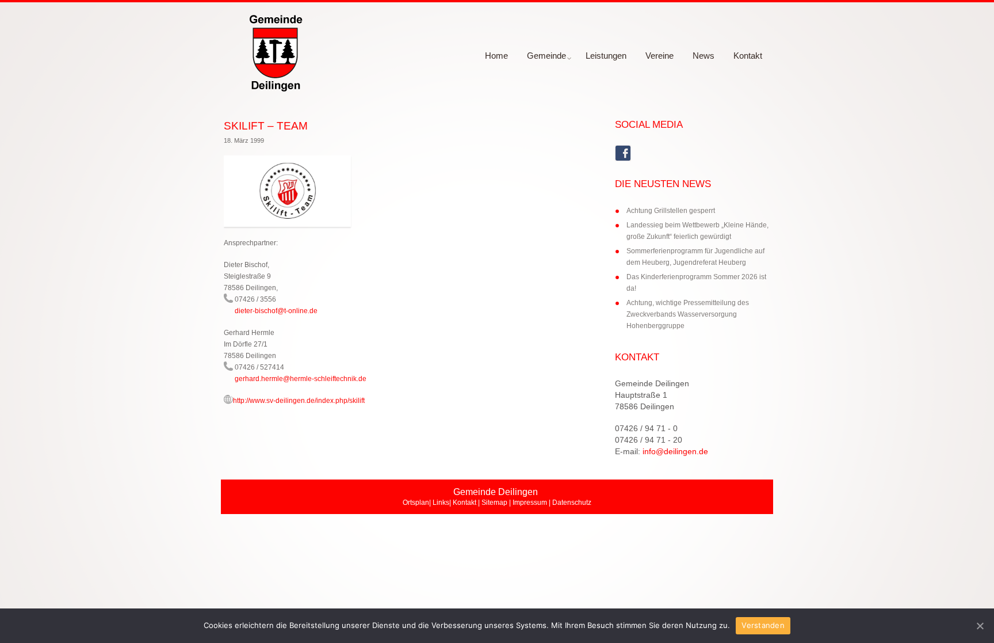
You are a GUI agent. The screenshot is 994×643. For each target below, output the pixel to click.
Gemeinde (542, 59)
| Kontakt (462, 503)
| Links (439, 503)
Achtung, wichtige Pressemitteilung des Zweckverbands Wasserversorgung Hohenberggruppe (687, 314)
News (703, 55)
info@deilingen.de (675, 451)
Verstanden (763, 625)
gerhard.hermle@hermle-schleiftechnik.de (300, 379)
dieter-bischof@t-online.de (276, 311)
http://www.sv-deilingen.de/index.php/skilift (299, 401)
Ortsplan (416, 503)
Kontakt (747, 55)
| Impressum (527, 503)
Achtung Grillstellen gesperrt (670, 211)
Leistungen (606, 55)
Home (496, 55)
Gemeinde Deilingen (652, 383)
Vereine (659, 55)
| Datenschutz (569, 503)
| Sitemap (492, 503)
